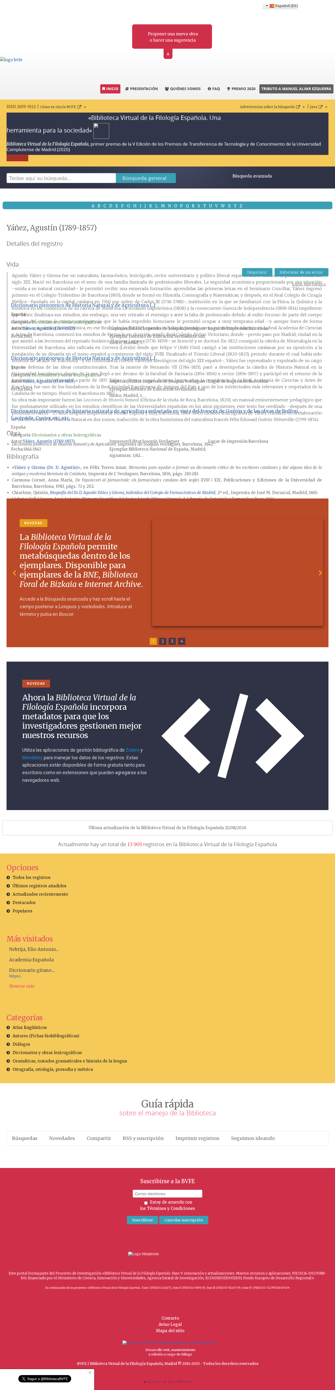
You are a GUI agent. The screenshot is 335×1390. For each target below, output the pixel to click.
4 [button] (182, 641)
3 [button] (172, 641)
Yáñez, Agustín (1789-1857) (49, 328)
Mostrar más (22, 986)
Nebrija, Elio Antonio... (34, 949)
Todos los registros (32, 877)
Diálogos (21, 1044)
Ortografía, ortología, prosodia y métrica (53, 1069)
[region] (167, 573)
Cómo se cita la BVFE (58, 107)
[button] (14, 573)
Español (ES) (285, 5)
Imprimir (257, 272)
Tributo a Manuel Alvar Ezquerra (296, 88)
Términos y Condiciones (171, 1208)
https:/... (15, 976)
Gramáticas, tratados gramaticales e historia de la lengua (70, 1061)
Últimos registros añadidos (39, 885)
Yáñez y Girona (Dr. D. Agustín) (46, 467)
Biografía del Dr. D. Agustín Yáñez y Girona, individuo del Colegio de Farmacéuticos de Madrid (132, 492)
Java (313, 107)
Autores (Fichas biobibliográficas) (46, 1035)
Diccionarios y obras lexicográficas (66, 322)
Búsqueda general (144, 178)
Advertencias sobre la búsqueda (267, 107)
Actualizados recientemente (40, 894)
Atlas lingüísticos (30, 1027)
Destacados (24, 902)
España (18, 314)
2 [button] (163, 641)
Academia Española (31, 960)
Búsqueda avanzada (252, 176)
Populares (22, 911)
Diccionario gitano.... (32, 970)
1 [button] (153, 641)
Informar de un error (301, 272)
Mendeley (32, 757)
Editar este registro (309, 284)
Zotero (132, 750)
